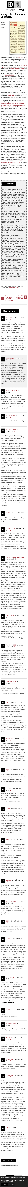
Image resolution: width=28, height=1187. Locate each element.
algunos (12, 68)
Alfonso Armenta (11, 391)
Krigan (8, 808)
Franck (8, 513)
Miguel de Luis (10, 416)
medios (17, 68)
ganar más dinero (9, 75)
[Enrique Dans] (14, 4)
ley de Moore (10, 95)
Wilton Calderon (11, 901)
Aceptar (4, 1184)
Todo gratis (21, 57)
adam (7, 839)
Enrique (14, 10)
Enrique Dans (10, 358)
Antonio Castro (11, 430)
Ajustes (11, 1184)
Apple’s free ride (13, 287)
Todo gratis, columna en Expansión (13, 15)
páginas (22, 68)
